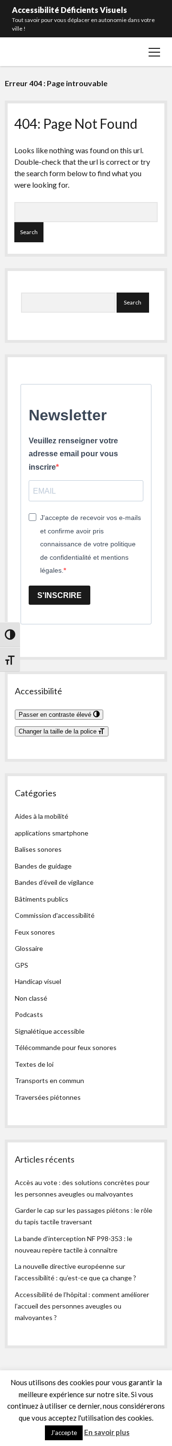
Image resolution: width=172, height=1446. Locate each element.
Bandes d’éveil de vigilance (54, 882)
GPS (21, 965)
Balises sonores (38, 849)
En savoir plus (106, 1432)
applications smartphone (51, 833)
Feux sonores (35, 932)
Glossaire (29, 948)
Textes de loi (34, 1064)
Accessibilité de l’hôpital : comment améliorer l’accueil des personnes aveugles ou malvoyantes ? (82, 1306)
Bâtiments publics (41, 899)
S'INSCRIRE (59, 595)
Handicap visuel (38, 981)
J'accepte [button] (64, 1432)
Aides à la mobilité (41, 816)
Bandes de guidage (43, 866)
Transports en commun (49, 1080)
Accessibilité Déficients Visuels (69, 9)
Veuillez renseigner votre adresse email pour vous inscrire (73, 454)
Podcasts (29, 1014)
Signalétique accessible (50, 1031)
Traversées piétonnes (48, 1097)
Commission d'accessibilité (55, 915)
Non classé (31, 998)
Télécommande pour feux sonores (66, 1047)
